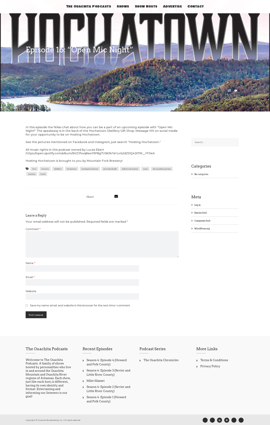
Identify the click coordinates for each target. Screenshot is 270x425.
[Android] (233, 420)
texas (145, 168)
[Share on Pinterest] (110, 196)
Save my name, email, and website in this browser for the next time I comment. (80, 305)
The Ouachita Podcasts (88, 6)
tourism (31, 174)
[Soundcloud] (241, 420)
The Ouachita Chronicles (161, 360)
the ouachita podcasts (162, 168)
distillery (58, 168)
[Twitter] (104, 196)
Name (30, 263)
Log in (197, 204)
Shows (123, 6)
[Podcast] (226, 420)
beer (34, 168)
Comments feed (202, 220)
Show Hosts (146, 6)
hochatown (71, 168)
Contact (196, 6)
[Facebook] (205, 420)
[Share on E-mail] (116, 196)
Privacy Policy (210, 366)
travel (42, 174)
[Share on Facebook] (98, 196)
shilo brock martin (130, 168)
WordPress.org (202, 228)
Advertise (172, 6)
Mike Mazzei (96, 380)
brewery (45, 168)
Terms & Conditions (214, 360)
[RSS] (219, 420)
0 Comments (114, 57)
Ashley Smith (51, 57)
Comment (33, 229)
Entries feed (200, 212)
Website (31, 291)
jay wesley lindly (110, 168)
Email (30, 277)
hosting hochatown (90, 168)
